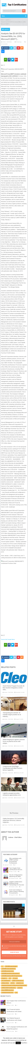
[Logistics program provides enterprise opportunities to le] (14, 784)
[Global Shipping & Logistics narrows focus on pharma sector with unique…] (14, 731)
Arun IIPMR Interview (7, 990)
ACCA (12, 983)
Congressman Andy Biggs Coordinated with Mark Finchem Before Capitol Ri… (12, 768)
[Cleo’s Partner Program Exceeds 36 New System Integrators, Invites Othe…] (14, 677)
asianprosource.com (7, 992)
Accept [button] (18, 1042)
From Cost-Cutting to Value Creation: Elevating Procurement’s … (16, 891)
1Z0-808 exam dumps (11, 966)
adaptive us (20, 983)
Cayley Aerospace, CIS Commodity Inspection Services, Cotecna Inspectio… (13, 820)
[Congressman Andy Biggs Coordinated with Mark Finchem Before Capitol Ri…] (14, 757)
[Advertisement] (14, 651)
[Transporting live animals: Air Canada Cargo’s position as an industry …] (14, 704)
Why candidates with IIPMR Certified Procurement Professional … (15, 861)
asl (16, 992)
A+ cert (15, 978)
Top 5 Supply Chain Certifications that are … (16, 868)
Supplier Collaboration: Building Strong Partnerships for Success (16, 883)
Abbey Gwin (5, 983)
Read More (24, 1043)
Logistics (6, 29)
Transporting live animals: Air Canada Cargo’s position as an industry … (12, 714)
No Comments (4, 44)
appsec (20, 987)
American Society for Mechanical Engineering (14, 985)
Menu (3, 16)
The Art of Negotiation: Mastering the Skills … (16, 875)
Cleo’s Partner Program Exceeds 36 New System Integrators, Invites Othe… (13, 687)
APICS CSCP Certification (8, 987)
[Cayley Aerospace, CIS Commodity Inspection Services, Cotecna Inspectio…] (14, 809)
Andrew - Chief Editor (7, 41)
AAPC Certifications (18, 980)
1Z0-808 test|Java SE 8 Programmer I (11, 975)
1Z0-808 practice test (7, 971)
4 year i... (4, 978)
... (2, 966)
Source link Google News (8, 639)
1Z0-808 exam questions (8, 968)
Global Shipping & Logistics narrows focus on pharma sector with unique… (14, 741)
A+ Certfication (6, 980)
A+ (10, 978)
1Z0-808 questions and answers (10, 973)
